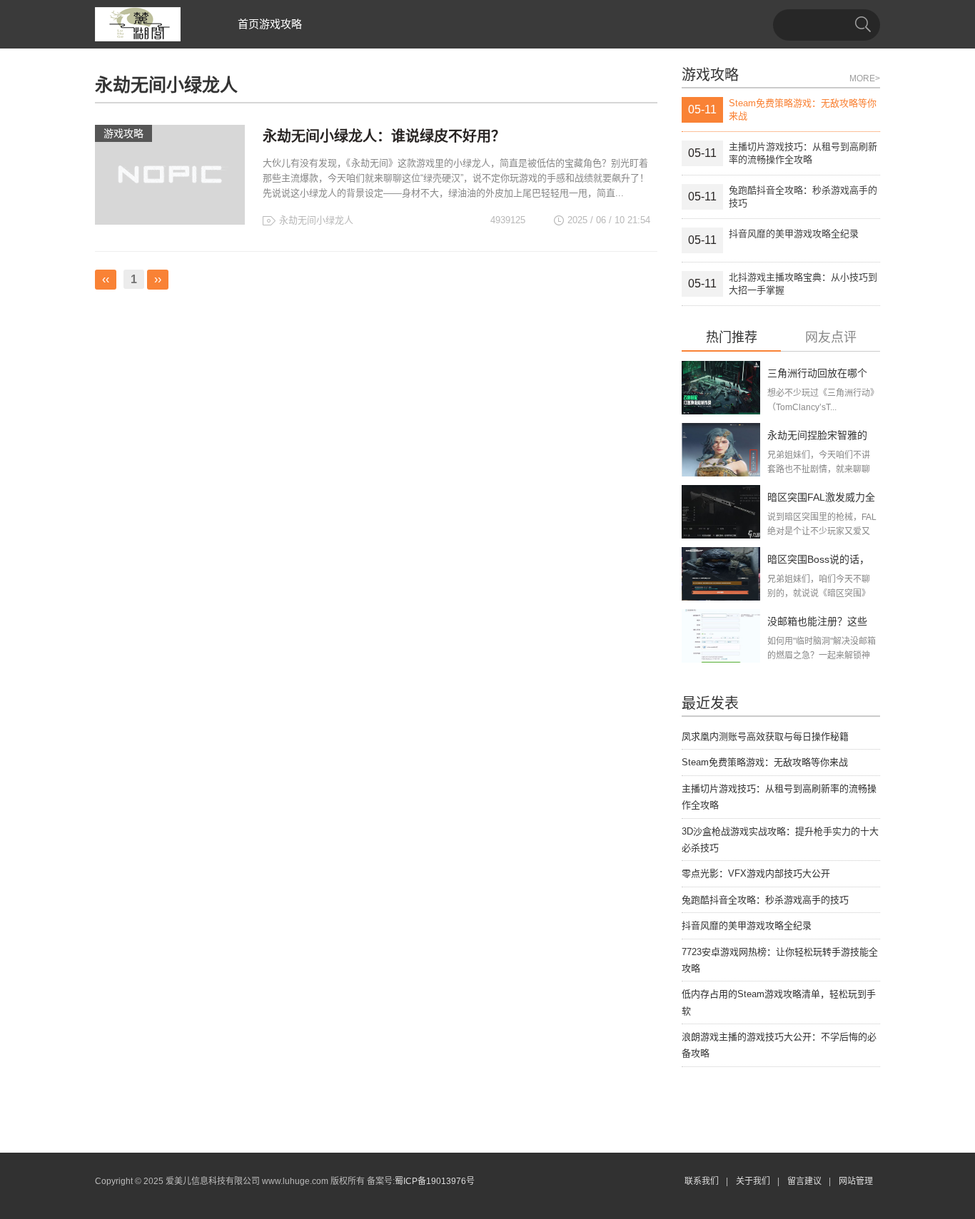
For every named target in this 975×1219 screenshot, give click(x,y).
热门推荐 (731, 338)
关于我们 (753, 1181)
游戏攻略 (280, 24)
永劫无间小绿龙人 (316, 220)
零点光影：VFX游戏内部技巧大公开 (756, 873)
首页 (248, 24)
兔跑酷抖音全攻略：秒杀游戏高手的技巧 (765, 899)
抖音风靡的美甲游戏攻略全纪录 (747, 925)
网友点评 (831, 338)
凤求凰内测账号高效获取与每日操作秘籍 (765, 736)
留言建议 (804, 1181)
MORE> (864, 78)
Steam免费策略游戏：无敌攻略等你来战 (765, 762)
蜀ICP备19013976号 (435, 1181)
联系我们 (701, 1181)
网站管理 (856, 1181)
